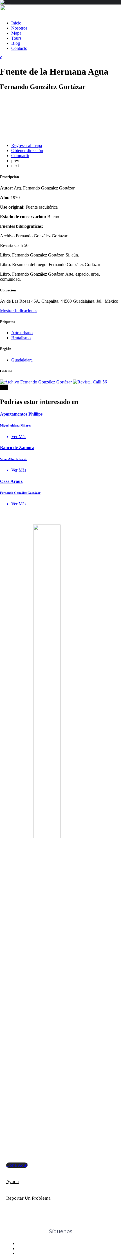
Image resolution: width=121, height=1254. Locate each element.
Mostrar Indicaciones (18, 310)
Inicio (16, 23)
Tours (16, 38)
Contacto (19, 48)
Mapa (16, 33)
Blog (15, 43)
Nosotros (19, 28)
